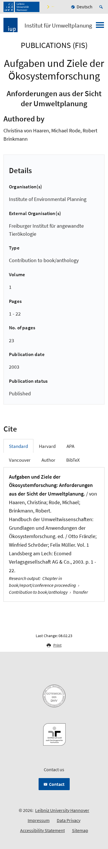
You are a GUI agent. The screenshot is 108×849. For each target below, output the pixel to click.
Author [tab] (48, 460)
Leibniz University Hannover (62, 810)
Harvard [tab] (47, 446)
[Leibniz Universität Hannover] (21, 7)
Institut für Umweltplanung (58, 25)
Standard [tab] (18, 446)
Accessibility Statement (42, 830)
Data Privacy (68, 820)
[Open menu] (100, 27)
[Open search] (102, 7)
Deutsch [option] (84, 6)
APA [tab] (70, 446)
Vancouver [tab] (20, 460)
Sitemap (80, 830)
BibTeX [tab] (73, 460)
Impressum (39, 820)
